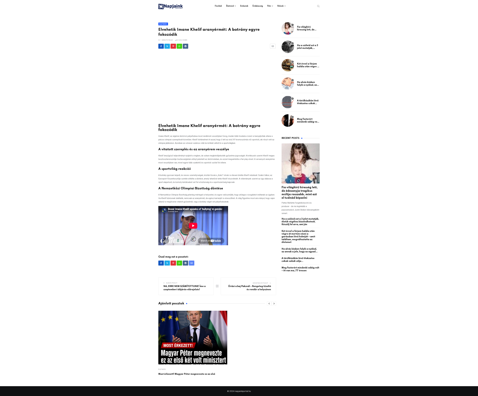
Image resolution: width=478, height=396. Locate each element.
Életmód (230, 6)
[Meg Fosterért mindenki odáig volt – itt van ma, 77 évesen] (288, 120)
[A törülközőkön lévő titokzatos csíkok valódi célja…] (288, 102)
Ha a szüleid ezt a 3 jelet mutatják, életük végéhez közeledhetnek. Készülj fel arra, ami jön (300, 222)
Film (269, 6)
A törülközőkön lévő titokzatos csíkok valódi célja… (308, 103)
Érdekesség (257, 6)
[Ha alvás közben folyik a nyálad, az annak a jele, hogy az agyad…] (288, 83)
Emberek (244, 6)
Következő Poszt (260, 283)
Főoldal (218, 6)
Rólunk (280, 6)
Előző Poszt (171, 283)
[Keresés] (318, 5)
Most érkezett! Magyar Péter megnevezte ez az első (186, 374)
